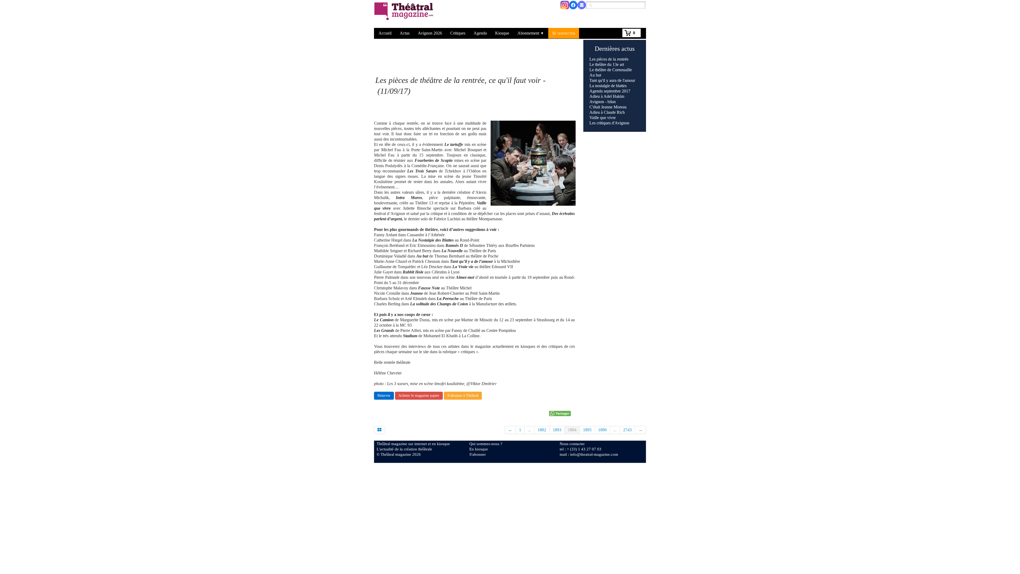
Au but (595, 75)
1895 (587, 430)
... (529, 430)
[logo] (404, 14)
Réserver (383, 396)
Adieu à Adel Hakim (606, 96)
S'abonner (477, 454)
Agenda (480, 33)
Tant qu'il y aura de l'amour (612, 80)
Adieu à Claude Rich (607, 112)
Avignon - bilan (602, 101)
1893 (557, 430)
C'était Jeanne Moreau (608, 107)
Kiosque (502, 33)
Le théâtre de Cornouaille (610, 69)
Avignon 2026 (430, 33)
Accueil (385, 33)
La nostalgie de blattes (608, 85)
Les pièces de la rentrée (608, 59)
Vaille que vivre (602, 117)
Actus (405, 33)
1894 (572, 430)
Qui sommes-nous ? (485, 444)
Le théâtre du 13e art (606, 64)
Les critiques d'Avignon (609, 123)
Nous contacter (572, 444)
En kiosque (478, 449)
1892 (542, 430)
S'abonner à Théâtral (462, 396)
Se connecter (563, 33)
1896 (602, 430)
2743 (627, 430)
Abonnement (530, 33)
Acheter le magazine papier (418, 396)
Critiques (457, 33)
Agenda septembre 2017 (609, 91)
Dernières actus (615, 48)
